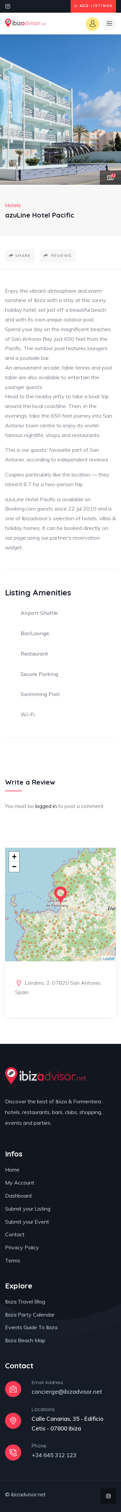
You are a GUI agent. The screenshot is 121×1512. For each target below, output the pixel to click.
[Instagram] (7, 6)
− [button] (14, 866)
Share (23, 255)
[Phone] (13, 1453)
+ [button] (14, 856)
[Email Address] (13, 1389)
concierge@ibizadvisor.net (67, 1391)
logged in (46, 806)
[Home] (25, 23)
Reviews (61, 255)
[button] (109, 110)
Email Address (47, 1382)
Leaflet (108, 958)
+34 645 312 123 (54, 1455)
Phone (39, 1445)
